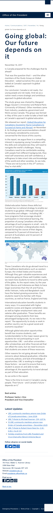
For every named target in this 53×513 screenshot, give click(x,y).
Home (7, 25)
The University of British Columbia (19, 5)
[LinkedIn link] (11, 481)
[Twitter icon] (10, 447)
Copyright (35, 509)
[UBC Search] (48, 3)
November (31, 25)
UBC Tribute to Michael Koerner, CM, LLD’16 (27, 419)
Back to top (7, 486)
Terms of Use (25, 509)
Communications (16, 25)
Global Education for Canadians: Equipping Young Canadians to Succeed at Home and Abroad (25, 125)
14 (37, 25)
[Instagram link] (18, 447)
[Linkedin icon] (14, 447)
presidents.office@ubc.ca (17, 473)
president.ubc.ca (15, 471)
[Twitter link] (8, 481)
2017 (25, 25)
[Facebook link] (4, 481)
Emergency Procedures (10, 509)
